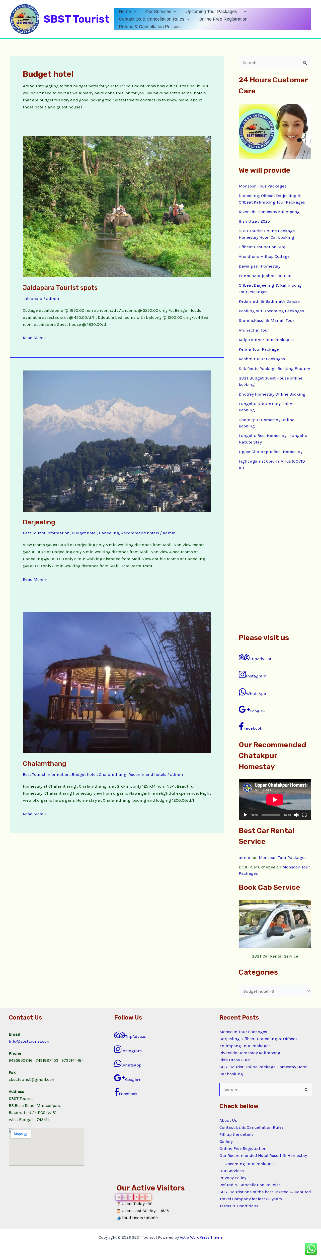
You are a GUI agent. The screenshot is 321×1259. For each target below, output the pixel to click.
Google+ (257, 710)
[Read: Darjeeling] (117, 440)
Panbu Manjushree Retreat (265, 275)
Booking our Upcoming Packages (271, 310)
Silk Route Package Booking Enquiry (274, 368)
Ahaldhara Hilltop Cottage (264, 256)
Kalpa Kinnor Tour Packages (266, 339)
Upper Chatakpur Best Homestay (270, 451)
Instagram (256, 675)
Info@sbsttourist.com (30, 1041)
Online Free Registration (223, 19)
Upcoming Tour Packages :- (213, 11)
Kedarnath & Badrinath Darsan (269, 301)
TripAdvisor (260, 658)
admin (245, 857)
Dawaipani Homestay (259, 266)
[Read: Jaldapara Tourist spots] (117, 206)
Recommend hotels (140, 532)
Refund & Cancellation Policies (150, 26)
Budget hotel (84, 532)
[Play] (245, 814)
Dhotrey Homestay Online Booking (272, 394)
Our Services (158, 11)
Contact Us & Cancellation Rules (151, 19)
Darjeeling (39, 522)
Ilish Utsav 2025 (254, 221)
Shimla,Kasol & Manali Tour (266, 320)
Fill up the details (236, 1134)
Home (125, 11)
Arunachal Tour (254, 330)
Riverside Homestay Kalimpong (269, 211)
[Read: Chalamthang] (117, 682)
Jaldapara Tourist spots (60, 288)
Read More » (35, 337)
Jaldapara (32, 298)
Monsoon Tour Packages (262, 185)
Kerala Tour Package (259, 349)
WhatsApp (256, 693)
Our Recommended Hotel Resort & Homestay (263, 1155)
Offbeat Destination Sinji (263, 246)
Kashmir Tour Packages (262, 358)
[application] (133, 11)
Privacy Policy (232, 1177)
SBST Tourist (76, 19)
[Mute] (296, 814)
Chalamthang (44, 764)
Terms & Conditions (238, 1205)
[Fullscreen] (304, 814)
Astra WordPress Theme (201, 1237)
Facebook (253, 728)
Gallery (226, 1141)
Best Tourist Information (46, 532)
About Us (228, 1120)
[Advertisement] (275, 551)
